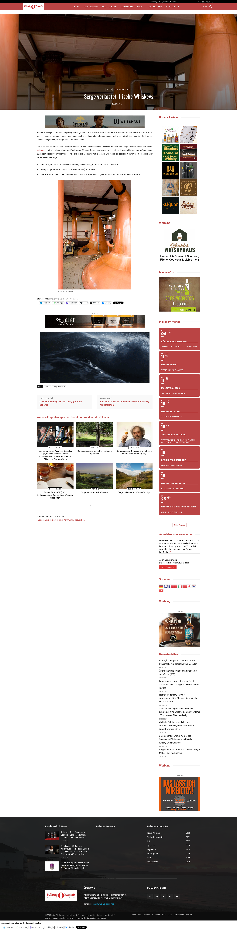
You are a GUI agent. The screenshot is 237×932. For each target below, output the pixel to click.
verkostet (41, 150)
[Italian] (180, 586)
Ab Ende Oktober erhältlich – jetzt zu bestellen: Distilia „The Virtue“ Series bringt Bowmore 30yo (176, 725)
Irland (109, 90)
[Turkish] (161, 590)
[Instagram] (156, 896)
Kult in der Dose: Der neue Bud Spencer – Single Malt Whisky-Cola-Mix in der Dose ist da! (74, 835)
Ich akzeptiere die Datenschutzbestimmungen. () (174, 561)
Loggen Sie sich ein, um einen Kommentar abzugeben (61, 520)
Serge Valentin (59, 387)
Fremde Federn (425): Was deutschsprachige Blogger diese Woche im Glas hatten (178, 698)
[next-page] (97, 505)
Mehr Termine (179, 525)
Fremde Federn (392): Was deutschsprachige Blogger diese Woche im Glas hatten (55, 495)
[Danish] (175, 586)
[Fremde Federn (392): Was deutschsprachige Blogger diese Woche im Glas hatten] (55, 476)
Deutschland (55, 448)
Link (187, 562)
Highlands (134, 448)
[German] (161, 586)
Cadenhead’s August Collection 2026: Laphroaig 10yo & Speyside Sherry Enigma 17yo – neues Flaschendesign (179, 712)
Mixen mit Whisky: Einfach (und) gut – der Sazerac (61, 403)
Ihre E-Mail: (165, 552)
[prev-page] (91, 505)
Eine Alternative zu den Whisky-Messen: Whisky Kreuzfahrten (124, 403)
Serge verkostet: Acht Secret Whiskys (134, 492)
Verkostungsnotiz (122, 90)
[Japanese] (189, 586)
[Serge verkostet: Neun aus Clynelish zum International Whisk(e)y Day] (134, 434)
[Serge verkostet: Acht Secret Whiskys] (134, 476)
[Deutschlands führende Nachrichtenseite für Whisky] (45, 6)
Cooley (47, 387)
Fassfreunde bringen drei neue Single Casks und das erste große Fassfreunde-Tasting (179, 684)
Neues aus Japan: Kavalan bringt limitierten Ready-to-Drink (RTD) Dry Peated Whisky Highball (75, 865)
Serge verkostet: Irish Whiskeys (94, 492)
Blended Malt (134, 489)
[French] (170, 586)
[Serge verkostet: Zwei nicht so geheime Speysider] (94, 434)
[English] (166, 586)
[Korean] (194, 586)
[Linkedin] (163, 896)
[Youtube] (177, 896)
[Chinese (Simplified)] (184, 586)
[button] (208, 6)
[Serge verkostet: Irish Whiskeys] (94, 476)
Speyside (94, 448)
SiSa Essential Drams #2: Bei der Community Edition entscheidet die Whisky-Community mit (175, 739)
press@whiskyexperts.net (102, 904)
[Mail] (170, 896)
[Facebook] (150, 896)
